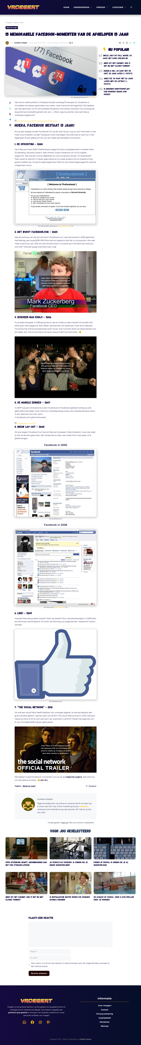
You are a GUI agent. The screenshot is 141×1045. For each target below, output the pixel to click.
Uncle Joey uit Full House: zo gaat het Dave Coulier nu (117, 56)
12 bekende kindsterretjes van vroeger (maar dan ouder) (117, 91)
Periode (100, 7)
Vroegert (9, 22)
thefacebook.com (64, 226)
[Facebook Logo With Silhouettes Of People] (36, 121)
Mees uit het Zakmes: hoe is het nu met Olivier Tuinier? (117, 64)
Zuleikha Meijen (20, 43)
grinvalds (92, 97)
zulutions (84, 806)
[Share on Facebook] (123, 42)
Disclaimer (105, 1022)
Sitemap (105, 1026)
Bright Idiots (85, 1039)
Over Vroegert (104, 1006)
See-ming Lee (60, 607)
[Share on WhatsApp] (130, 42)
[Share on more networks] (119, 42)
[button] (55, 823)
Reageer (92, 786)
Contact (104, 1010)
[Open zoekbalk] (131, 7)
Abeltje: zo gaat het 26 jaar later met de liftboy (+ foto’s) (118, 81)
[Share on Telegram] (133, 42)
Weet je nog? (19, 22)
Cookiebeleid (105, 1018)
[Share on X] (126, 42)
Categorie (117, 7)
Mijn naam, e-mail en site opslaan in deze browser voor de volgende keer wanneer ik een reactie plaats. (70, 964)
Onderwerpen (81, 7)
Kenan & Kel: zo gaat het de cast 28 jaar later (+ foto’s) (118, 72)
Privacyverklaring (104, 1014)
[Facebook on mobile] (25, 423)
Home (66, 7)
